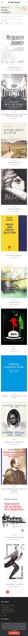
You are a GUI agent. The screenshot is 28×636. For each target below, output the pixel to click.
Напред (19, 592)
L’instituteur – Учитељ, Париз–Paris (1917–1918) (14, 396)
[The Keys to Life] (14, 280)
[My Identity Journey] (14, 48)
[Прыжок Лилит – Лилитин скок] (14, 420)
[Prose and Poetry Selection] (14, 233)
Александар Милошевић (14, 539)
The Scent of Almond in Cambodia (14, 537)
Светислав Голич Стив (14, 444)
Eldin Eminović (14, 351)
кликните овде (4, 21)
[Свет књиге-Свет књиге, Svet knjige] (14, 2)
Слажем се (14, 633)
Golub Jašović (14, 118)
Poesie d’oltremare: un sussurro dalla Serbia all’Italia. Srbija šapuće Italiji (14, 115)
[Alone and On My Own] (14, 187)
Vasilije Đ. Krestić (14, 492)
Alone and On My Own (14, 209)
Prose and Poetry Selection (14, 255)
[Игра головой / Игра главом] (14, 562)
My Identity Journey (14, 67)
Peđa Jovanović (18, 70)
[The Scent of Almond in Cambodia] (14, 515)
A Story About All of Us (14, 162)
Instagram (5, 615)
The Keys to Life (14, 302)
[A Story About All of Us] (14, 140)
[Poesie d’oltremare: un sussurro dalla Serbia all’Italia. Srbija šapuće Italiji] (14, 92)
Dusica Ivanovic (14, 258)
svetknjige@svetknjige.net (7, 609)
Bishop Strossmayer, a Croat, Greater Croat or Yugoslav (14, 489)
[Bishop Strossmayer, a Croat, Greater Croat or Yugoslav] (14, 466)
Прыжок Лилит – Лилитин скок (14, 442)
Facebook (1, 615)
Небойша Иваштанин (14, 586)
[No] (26, 629)
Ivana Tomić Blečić (10, 70)
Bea (14, 349)
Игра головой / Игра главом (14, 584)
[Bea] (14, 327)
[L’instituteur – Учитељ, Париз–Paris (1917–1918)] (14, 373)
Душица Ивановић (14, 304)
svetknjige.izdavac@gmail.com (8, 611)
